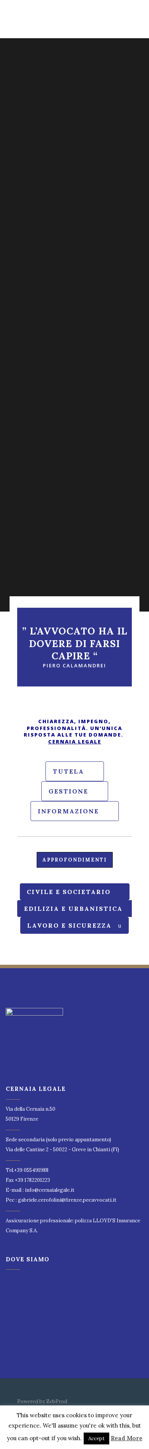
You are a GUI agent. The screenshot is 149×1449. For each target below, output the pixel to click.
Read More (127, 1438)
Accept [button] (96, 1438)
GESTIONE (68, 791)
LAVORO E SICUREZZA (69, 925)
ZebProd (56, 1401)
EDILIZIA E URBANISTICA (73, 908)
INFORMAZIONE (68, 811)
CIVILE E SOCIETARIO (69, 892)
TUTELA (68, 771)
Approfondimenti (74, 860)
